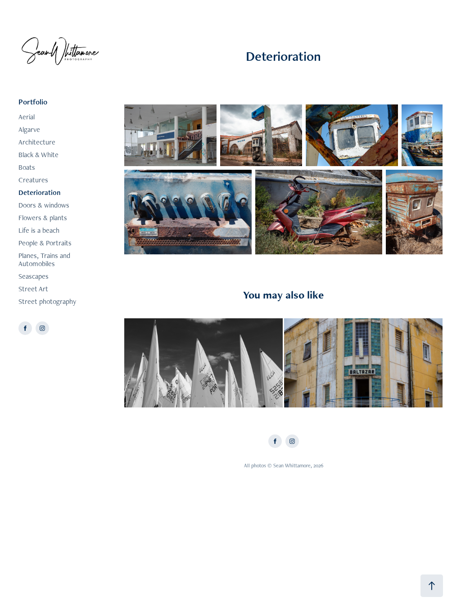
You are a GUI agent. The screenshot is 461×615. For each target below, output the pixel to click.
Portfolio (32, 102)
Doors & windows (43, 205)
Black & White (38, 154)
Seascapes (33, 276)
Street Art (33, 289)
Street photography (47, 301)
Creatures (33, 180)
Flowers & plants (42, 217)
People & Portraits (45, 243)
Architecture (36, 142)
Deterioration (39, 192)
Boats (26, 167)
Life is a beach (38, 230)
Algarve (29, 129)
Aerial (26, 117)
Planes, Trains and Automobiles (44, 259)
